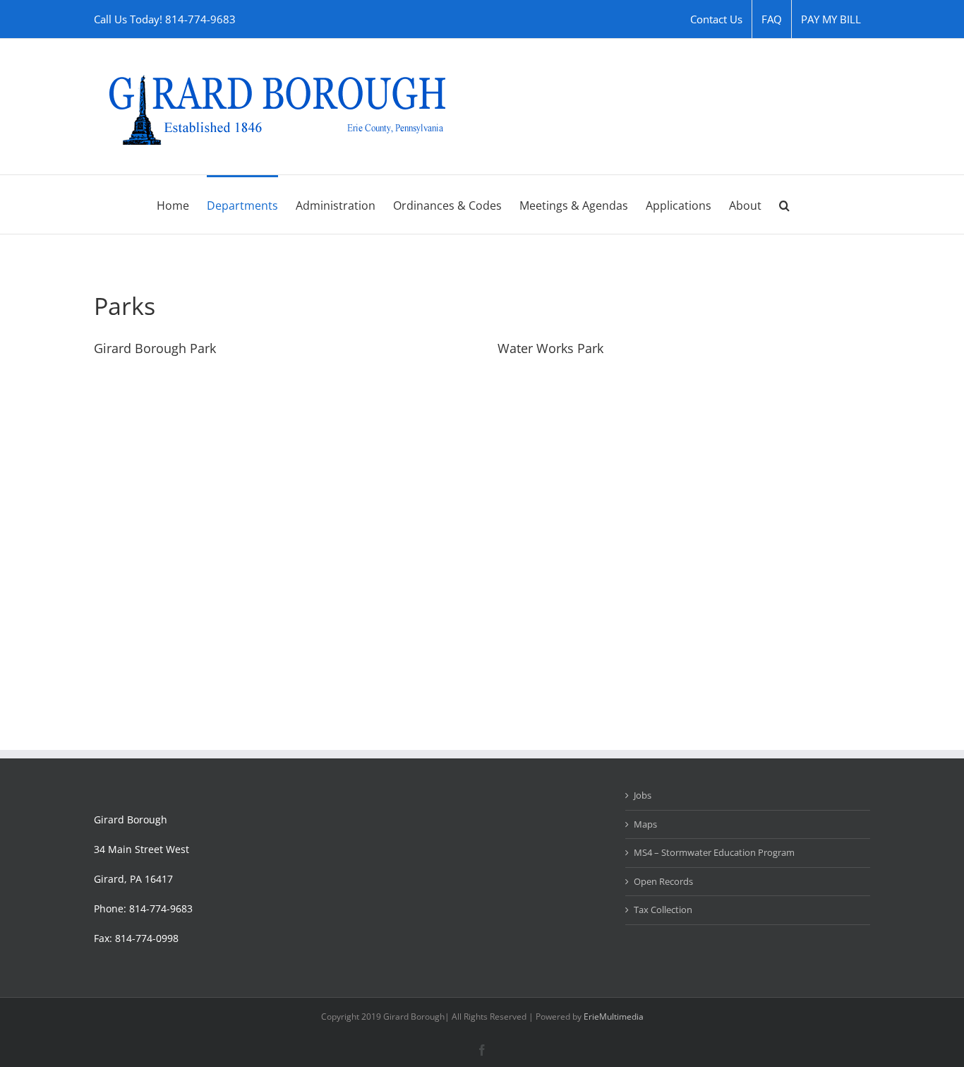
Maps (645, 824)
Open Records (663, 881)
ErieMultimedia (614, 1017)
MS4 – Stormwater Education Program (714, 852)
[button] (784, 204)
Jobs (642, 795)
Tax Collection (663, 909)
